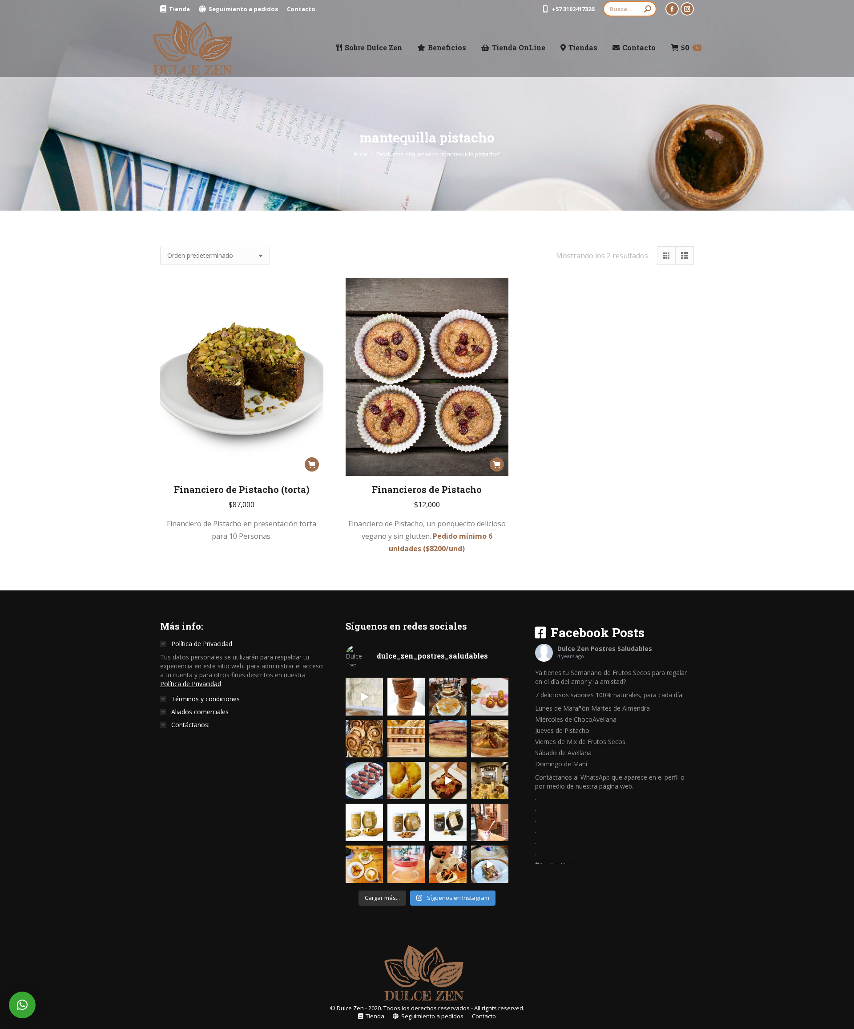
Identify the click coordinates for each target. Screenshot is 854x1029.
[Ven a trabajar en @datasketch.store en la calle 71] (489, 822)
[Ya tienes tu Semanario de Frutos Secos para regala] (406, 738)
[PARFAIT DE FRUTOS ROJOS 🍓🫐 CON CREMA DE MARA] (406, 864)
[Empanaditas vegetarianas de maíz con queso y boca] (406, 780)
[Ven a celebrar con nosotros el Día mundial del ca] (364, 780)
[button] (22, 1005)
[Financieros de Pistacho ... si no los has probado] (489, 738)
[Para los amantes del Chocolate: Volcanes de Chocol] (406, 696)
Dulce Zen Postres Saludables (604, 648)
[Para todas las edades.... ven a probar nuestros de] (448, 864)
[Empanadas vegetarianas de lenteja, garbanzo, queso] (364, 864)
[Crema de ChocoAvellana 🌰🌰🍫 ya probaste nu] (448, 822)
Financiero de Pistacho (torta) (242, 489)
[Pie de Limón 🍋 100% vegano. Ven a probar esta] (448, 696)
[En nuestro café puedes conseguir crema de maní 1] (364, 822)
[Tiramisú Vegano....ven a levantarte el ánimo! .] (448, 738)
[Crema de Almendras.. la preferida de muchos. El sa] (406, 822)
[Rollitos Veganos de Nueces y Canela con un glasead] (364, 738)
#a (539, 864)
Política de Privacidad (190, 683)
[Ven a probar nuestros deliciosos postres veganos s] (489, 780)
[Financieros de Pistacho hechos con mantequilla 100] (489, 696)
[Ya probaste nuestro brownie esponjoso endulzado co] (448, 780)
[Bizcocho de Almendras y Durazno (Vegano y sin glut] (489, 864)
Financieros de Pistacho (427, 489)
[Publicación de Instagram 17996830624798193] (364, 696)
